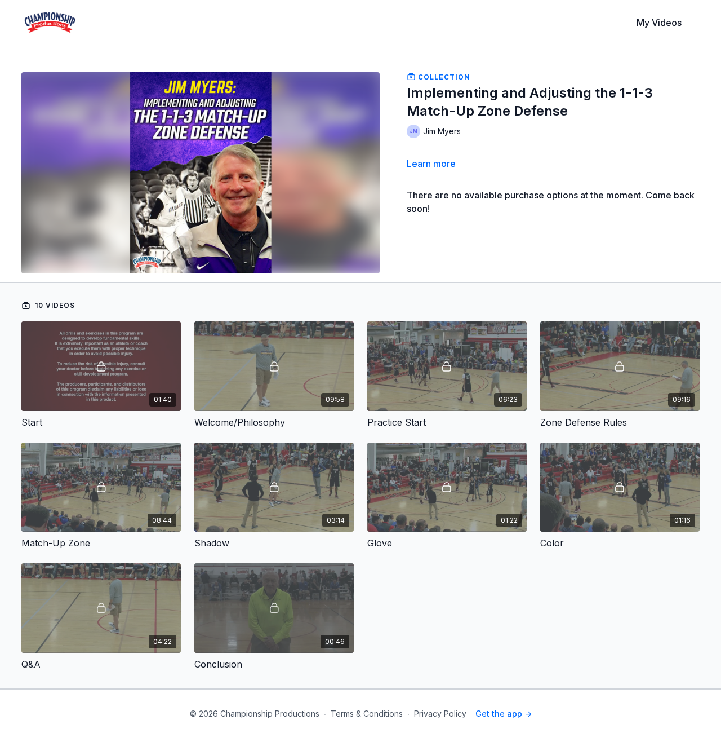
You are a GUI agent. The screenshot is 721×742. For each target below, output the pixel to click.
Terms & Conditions (367, 713)
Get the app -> (503, 713)
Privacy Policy (440, 713)
